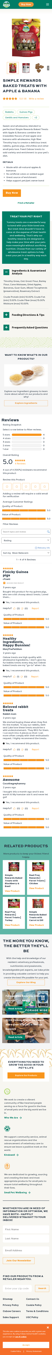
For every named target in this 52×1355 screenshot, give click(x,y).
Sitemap (8, 1299)
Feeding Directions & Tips (28, 315)
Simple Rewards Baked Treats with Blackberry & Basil (13, 880)
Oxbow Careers (12, 1311)
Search (41, 4)
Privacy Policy (11, 1305)
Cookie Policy (16, 1351)
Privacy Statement (34, 1351)
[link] (16, 98)
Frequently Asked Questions (30, 327)
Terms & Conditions (37, 1311)
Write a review (36, 99)
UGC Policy (32, 1317)
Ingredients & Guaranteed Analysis (29, 272)
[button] (47, 1327)
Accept (26, 1345)
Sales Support (11, 1317)
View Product (12, 891)
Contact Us (32, 1299)
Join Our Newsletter (18, 1260)
